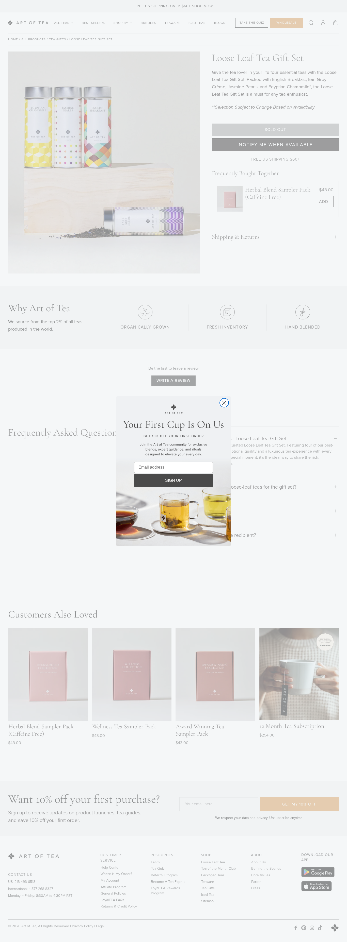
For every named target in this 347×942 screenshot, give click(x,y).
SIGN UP (173, 480)
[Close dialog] (224, 402)
